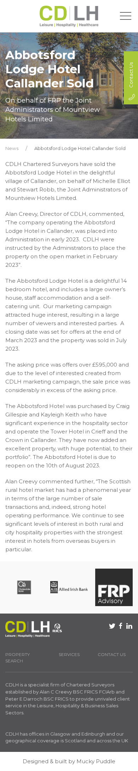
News (11, 148)
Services (69, 654)
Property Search (17, 658)
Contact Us (112, 654)
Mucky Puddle (95, 761)
